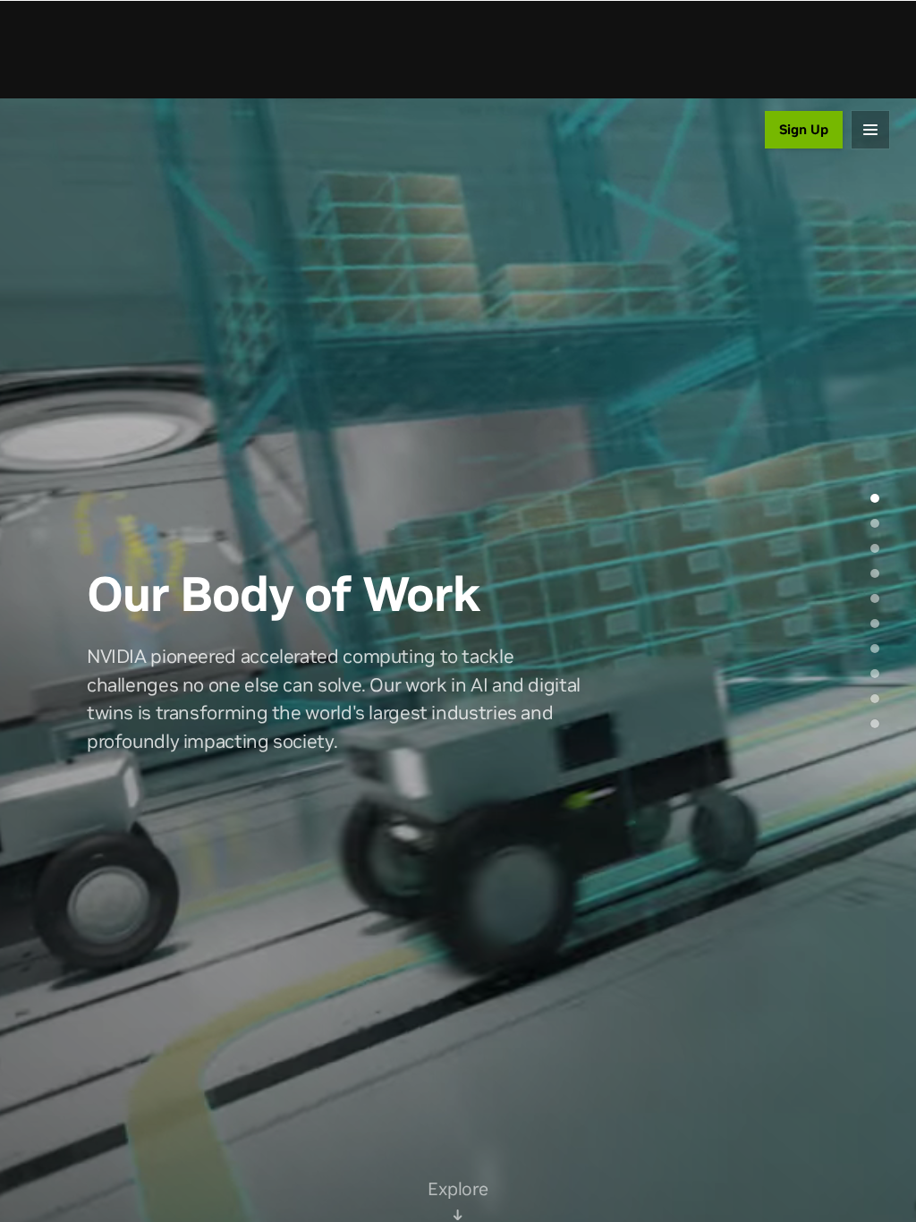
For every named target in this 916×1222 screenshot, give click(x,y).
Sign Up (803, 129)
